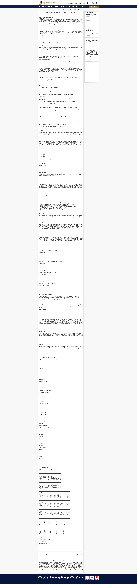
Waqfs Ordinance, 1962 (89, 18)
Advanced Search (93, 6)
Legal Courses (54, 578)
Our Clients (62, 6)
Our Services (56, 6)
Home (40, 6)
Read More (87, 60)
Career (68, 6)
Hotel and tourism (62, 9)
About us (44, 6)
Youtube (92, 3)
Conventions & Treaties (47, 578)
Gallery (73, 6)
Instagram (96, 3)
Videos (57, 576)
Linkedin (87, 3)
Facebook (80, 3)
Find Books (40, 578)
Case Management (68, 578)
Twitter (84, 3)
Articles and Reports (76, 578)
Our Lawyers (49, 6)
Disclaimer (77, 576)
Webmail (84, 6)
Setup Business (61, 578)
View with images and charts (43, 16)
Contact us (78, 6)
